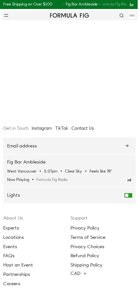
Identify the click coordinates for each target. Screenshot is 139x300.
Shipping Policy (86, 265)
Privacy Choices (87, 246)
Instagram (42, 128)
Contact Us (82, 128)
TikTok (61, 128)
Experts (11, 228)
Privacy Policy (85, 228)
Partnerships (16, 274)
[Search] (121, 15)
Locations (13, 237)
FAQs (9, 255)
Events (10, 246)
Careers (11, 283)
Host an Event (18, 265)
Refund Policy (84, 255)
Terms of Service (87, 237)
